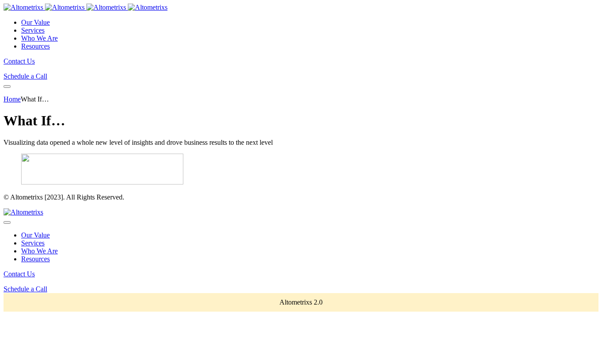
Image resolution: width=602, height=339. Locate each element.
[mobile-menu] (7, 86)
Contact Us (19, 61)
